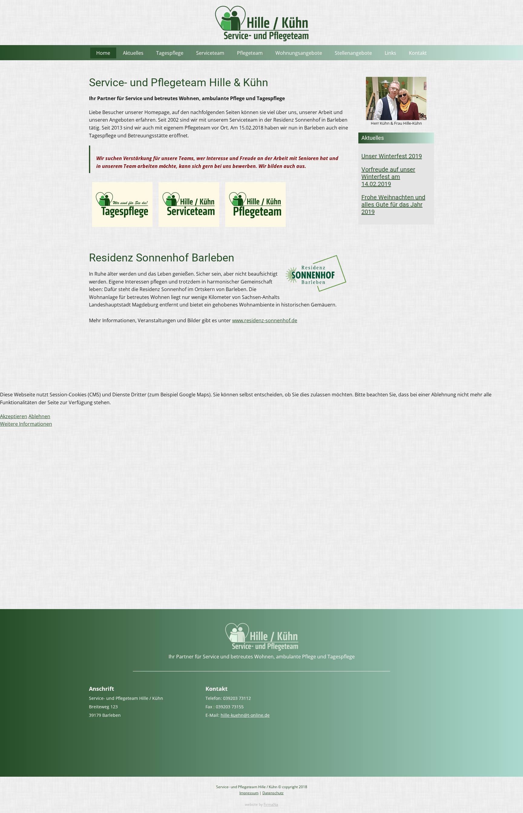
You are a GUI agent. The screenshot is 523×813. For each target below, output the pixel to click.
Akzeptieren (13, 416)
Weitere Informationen (26, 424)
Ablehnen (39, 416)
